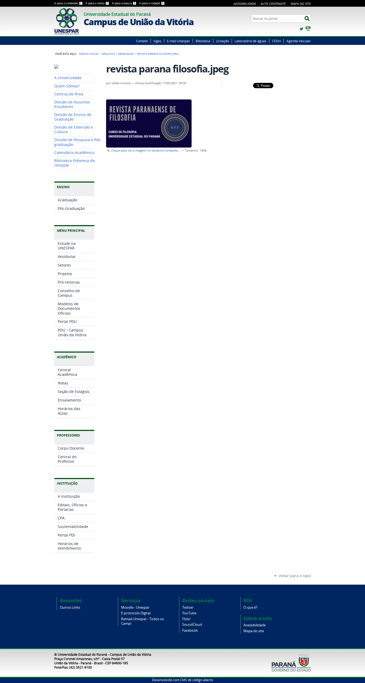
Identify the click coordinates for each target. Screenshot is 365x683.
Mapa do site (253, 631)
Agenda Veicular (298, 41)
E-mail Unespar (178, 41)
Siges (157, 41)
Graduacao (126, 54)
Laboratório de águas (250, 41)
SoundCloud (192, 624)
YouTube (308, 29)
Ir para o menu (97, 3)
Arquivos (108, 54)
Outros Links (70, 607)
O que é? (250, 607)
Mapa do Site (301, 4)
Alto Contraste (273, 4)
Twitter (301, 29)
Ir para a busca (123, 3)
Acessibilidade (245, 4)
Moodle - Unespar (135, 607)
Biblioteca (203, 41)
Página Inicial (89, 54)
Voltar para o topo (295, 575)
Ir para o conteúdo (67, 3)
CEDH (276, 41)
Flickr (186, 619)
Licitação (222, 41)
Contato (142, 41)
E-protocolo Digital (135, 613)
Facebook (190, 630)
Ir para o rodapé (151, 3)
